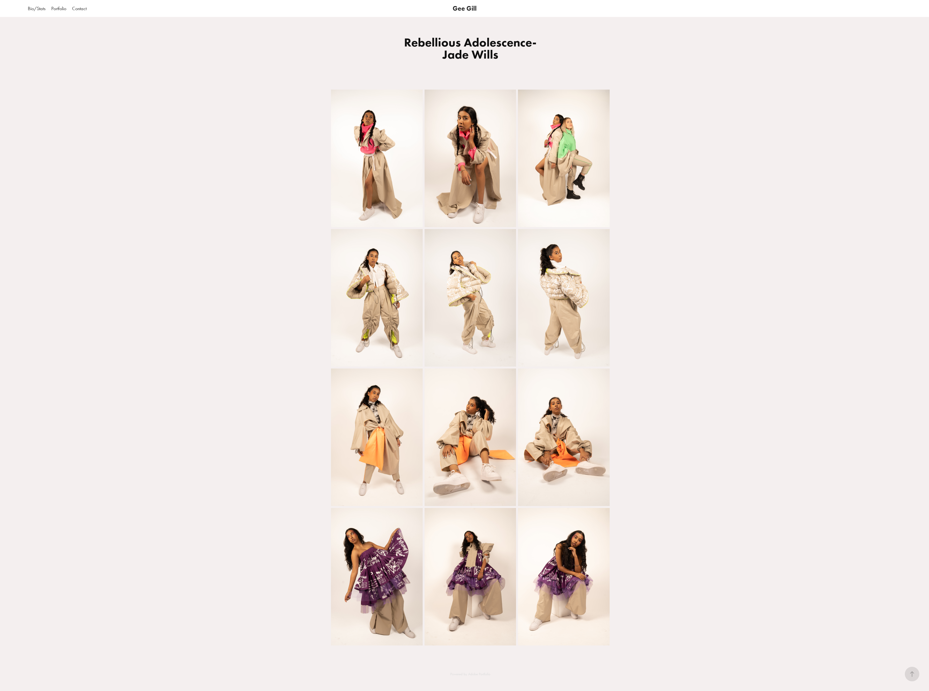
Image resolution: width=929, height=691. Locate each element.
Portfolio (58, 8)
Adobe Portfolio (479, 674)
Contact (79, 8)
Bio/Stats (36, 8)
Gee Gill (465, 8)
